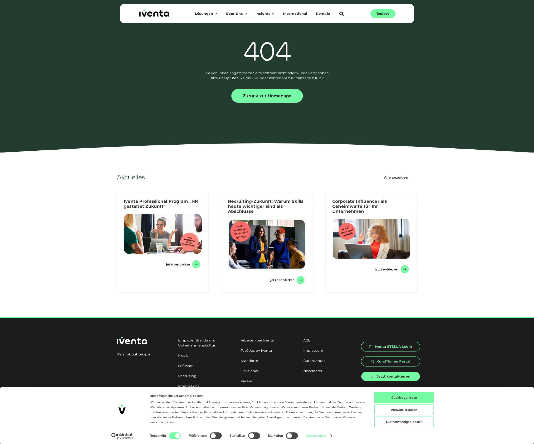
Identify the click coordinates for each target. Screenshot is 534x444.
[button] (341, 14)
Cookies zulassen (404, 397)
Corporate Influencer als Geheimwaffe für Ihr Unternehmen (359, 206)
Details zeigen (316, 436)
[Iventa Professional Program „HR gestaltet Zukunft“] (163, 234)
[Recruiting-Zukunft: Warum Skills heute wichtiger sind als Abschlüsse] (267, 244)
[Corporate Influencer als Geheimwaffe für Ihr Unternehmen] (371, 239)
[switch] (216, 435)
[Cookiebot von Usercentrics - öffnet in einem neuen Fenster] (122, 436)
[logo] (154, 11)
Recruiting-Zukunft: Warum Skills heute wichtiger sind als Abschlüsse (266, 206)
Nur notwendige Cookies (404, 422)
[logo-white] (132, 338)
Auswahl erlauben (404, 409)
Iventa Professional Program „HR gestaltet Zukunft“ (161, 204)
